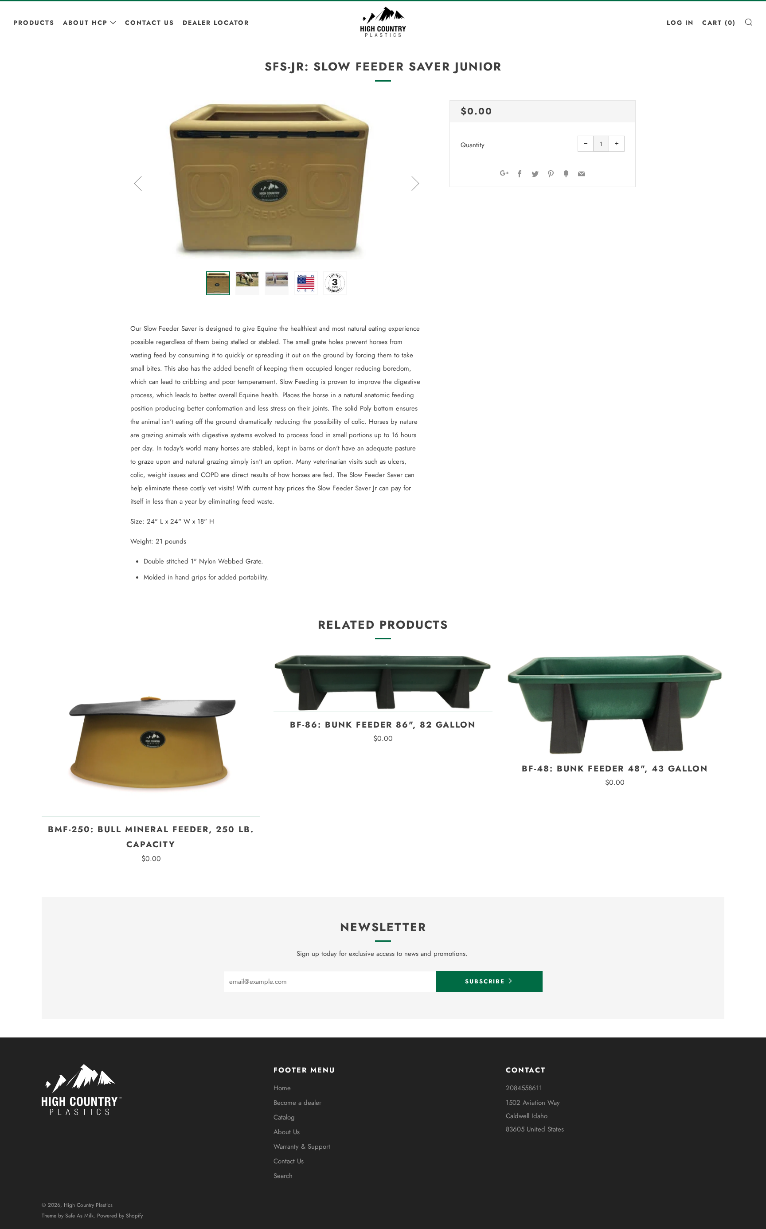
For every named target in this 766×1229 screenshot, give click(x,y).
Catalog (284, 1117)
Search (283, 1176)
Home (282, 1088)
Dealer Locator (216, 22)
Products (34, 22)
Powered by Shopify (120, 1216)
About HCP (85, 22)
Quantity (473, 145)
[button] (218, 283)
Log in (680, 22)
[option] (277, 180)
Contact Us (149, 22)
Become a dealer (297, 1103)
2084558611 (524, 1088)
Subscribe (485, 981)
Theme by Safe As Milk (68, 1216)
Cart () (719, 22)
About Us (287, 1132)
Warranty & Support (302, 1146)
